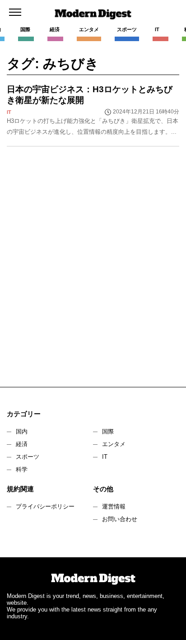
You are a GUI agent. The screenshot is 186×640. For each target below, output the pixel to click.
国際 (108, 431)
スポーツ (27, 456)
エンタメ (114, 444)
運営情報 (114, 506)
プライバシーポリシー (45, 506)
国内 (22, 431)
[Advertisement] (93, 271)
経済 (22, 444)
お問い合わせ (119, 519)
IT (104, 456)
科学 (22, 469)
